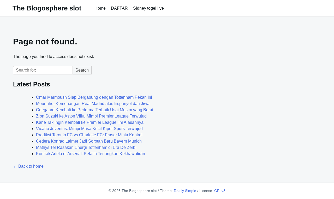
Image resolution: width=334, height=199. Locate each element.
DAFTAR (119, 8)
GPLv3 (219, 191)
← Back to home (28, 166)
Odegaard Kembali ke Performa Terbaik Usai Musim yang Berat (94, 110)
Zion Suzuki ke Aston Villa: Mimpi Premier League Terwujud (91, 116)
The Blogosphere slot (47, 8)
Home (100, 8)
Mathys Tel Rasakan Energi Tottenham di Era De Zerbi (86, 147)
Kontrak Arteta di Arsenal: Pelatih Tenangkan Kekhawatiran (90, 153)
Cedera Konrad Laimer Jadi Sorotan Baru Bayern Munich (89, 141)
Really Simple (185, 191)
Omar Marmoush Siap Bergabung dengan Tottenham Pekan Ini (94, 97)
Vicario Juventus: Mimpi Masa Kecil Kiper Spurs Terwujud (89, 128)
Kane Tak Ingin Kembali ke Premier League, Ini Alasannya (90, 122)
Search (82, 70)
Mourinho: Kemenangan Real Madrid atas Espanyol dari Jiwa (93, 103)
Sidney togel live (148, 8)
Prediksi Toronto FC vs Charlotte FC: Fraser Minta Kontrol (89, 135)
